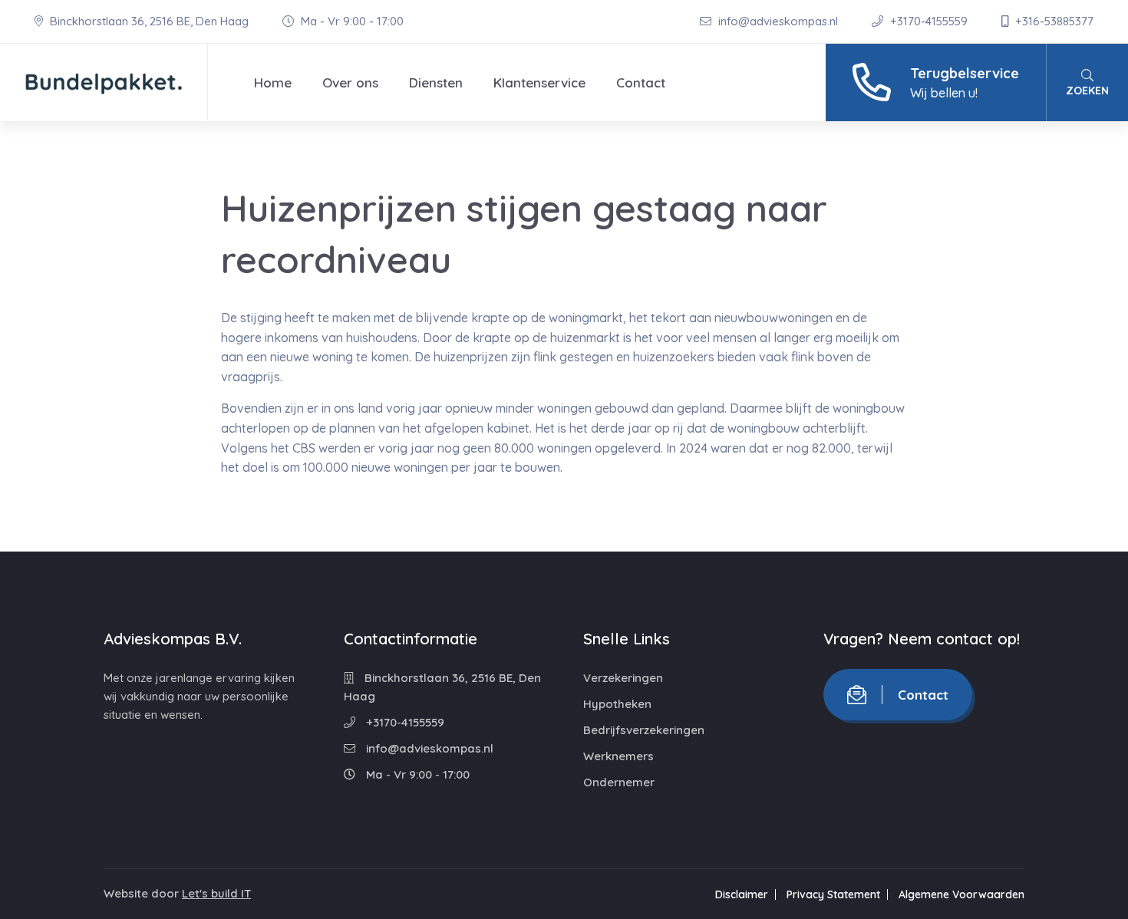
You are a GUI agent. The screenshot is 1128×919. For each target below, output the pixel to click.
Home (273, 82)
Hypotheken (617, 704)
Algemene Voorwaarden (961, 894)
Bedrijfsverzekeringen (643, 730)
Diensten (436, 82)
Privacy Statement (833, 894)
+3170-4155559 (929, 21)
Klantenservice (539, 82)
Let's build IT (216, 893)
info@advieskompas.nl (778, 21)
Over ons (350, 82)
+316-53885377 (1052, 21)
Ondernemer (619, 782)
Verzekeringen (623, 677)
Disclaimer (741, 894)
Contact (640, 82)
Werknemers (618, 756)
